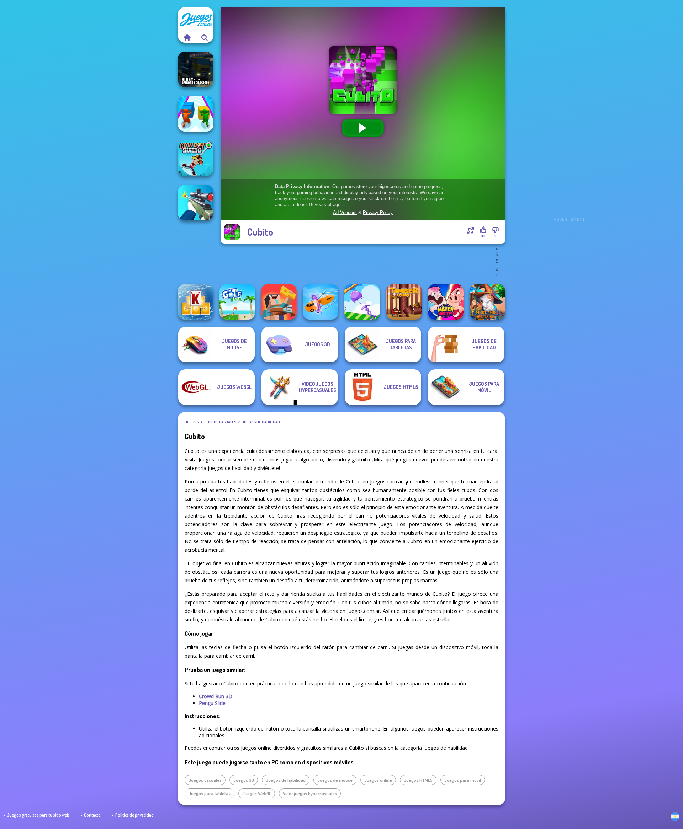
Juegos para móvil (462, 780)
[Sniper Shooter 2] (195, 202)
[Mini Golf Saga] (237, 302)
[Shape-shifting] (320, 302)
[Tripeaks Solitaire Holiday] (195, 302)
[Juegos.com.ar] (187, 37)
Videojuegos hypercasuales (310, 793)
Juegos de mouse (335, 780)
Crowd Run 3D (215, 696)
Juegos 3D (243, 780)
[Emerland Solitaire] (487, 302)
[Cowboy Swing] (195, 158)
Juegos (192, 421)
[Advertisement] (569, 113)
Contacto (92, 815)
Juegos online (378, 780)
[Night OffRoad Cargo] (195, 69)
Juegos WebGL (256, 793)
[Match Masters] (446, 302)
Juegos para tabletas (210, 793)
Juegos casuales (220, 421)
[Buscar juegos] (204, 37)
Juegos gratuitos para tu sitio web (38, 815)
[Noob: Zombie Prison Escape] (279, 302)
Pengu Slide (212, 703)
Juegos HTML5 (418, 780)
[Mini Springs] (362, 302)
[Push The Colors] (195, 114)
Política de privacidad (134, 815)
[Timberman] (404, 302)
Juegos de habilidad (261, 421)
